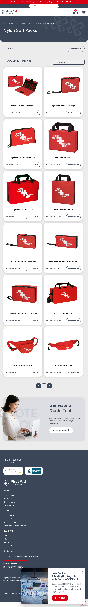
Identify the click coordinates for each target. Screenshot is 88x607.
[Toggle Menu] (84, 12)
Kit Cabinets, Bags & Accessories (30, 23)
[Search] (58, 6)
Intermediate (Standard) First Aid (14, 526)
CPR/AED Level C (9, 515)
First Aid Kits (13, 23)
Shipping (14, 593)
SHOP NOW (60, 598)
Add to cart (31, 113)
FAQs (5, 539)
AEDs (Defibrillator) (10, 495)
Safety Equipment (9, 505)
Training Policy (8, 546)
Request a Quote (60, 430)
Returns (6, 593)
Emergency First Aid (10, 522)
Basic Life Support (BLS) (12, 519)
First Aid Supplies (9, 502)
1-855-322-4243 (10, 556)
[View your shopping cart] (74, 13)
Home (5, 23)
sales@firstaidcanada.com (27, 556)
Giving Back (7, 542)
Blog (5, 535)
